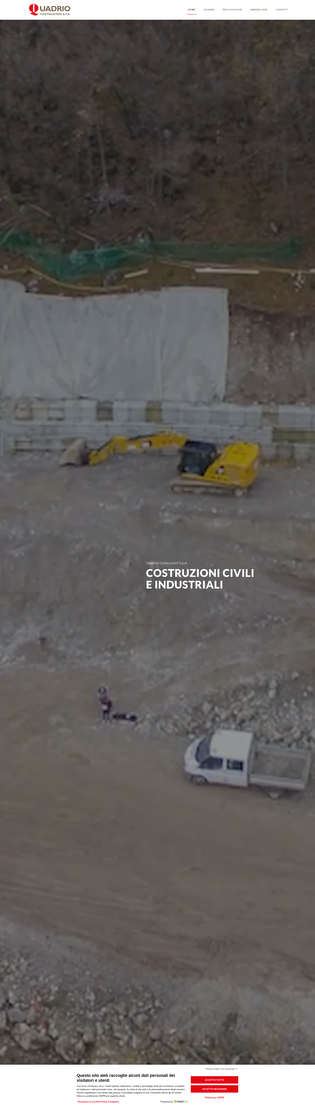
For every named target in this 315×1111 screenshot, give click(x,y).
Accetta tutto (214, 1080)
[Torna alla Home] (50, 10)
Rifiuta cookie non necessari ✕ (221, 1068)
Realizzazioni (232, 9)
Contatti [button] (282, 9)
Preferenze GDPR (214, 1097)
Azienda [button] (209, 9)
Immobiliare (258, 9)
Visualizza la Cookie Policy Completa (98, 1101)
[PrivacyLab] (180, 1101)
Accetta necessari (214, 1089)
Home (191, 9)
